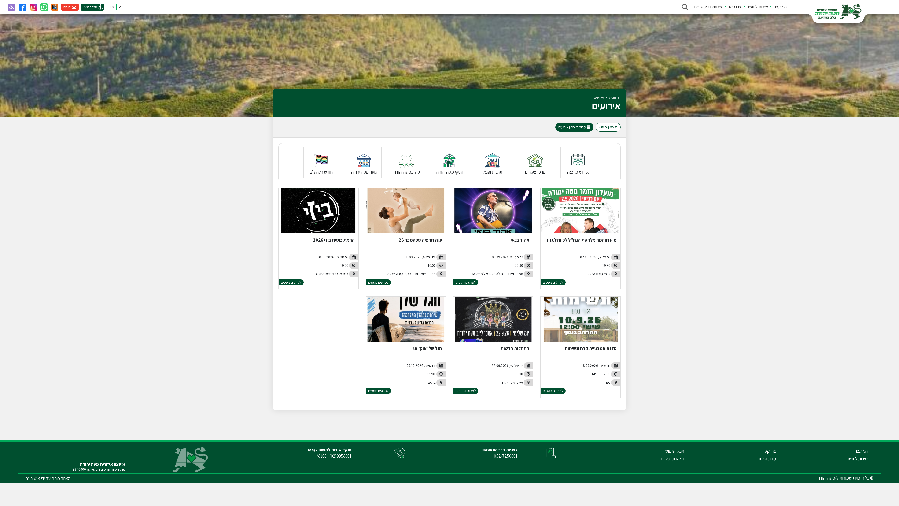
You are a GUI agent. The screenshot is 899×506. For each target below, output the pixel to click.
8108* (321, 456)
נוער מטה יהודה (364, 172)
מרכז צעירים (535, 172)
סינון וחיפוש (607, 127)
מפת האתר (767, 459)
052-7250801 (506, 456)
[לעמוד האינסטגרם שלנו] (33, 7)
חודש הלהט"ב (321, 172)
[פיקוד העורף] (54, 7)
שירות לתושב (757, 7)
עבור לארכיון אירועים (572, 127)
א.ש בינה (33, 478)
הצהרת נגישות (672, 459)
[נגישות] (11, 7)
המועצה (780, 7)
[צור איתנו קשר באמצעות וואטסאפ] (44, 7)
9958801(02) (340, 456)
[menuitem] (777, 7)
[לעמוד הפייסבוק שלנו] (22, 7)
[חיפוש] (684, 7)
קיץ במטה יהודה (407, 172)
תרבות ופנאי (492, 172)
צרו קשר (734, 7)
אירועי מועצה (578, 172)
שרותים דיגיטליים (708, 7)
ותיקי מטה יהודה (449, 172)
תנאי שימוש (674, 451)
